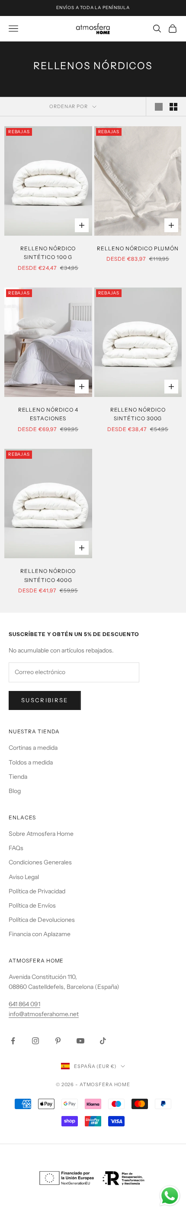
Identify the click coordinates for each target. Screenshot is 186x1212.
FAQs (16, 848)
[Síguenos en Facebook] (13, 1040)
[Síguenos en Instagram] (35, 1040)
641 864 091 (24, 1004)
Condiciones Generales (40, 862)
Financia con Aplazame (40, 934)
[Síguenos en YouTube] (80, 1040)
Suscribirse (44, 700)
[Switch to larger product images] (159, 107)
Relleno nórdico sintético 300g (138, 414)
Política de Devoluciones (42, 920)
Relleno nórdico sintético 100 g (48, 252)
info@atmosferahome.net (44, 1014)
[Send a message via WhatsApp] (170, 1196)
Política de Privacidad (37, 891)
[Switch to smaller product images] (173, 107)
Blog (15, 791)
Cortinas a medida (33, 748)
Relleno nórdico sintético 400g (48, 575)
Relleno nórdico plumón (138, 248)
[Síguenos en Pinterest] (58, 1040)
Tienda (18, 776)
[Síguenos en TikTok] (103, 1040)
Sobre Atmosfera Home (41, 834)
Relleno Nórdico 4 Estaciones (48, 414)
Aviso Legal (24, 877)
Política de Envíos (32, 905)
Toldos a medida (31, 762)
